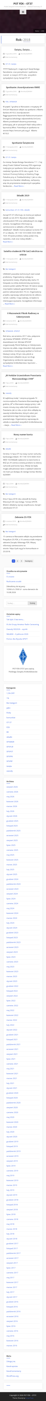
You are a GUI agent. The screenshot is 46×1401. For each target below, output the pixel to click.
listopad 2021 (12, 1039)
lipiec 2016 (10, 1326)
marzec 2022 (11, 1020)
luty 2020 (10, 1132)
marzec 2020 (11, 1127)
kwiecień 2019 (12, 1180)
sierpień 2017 (12, 1263)
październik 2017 (13, 1253)
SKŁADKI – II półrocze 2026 (17, 634)
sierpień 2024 (12, 894)
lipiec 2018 (10, 1214)
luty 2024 (10, 923)
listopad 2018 (12, 1204)
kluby (8, 712)
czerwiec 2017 (12, 1272)
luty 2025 (10, 869)
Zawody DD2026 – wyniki (16, 629)
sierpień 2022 (12, 996)
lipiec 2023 (10, 957)
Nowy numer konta (23, 434)
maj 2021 (10, 1068)
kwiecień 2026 (12, 801)
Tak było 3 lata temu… (15, 619)
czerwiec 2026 (12, 792)
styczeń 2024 (11, 928)
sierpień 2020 (12, 1107)
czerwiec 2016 (12, 1331)
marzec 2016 (11, 1345)
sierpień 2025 (12, 840)
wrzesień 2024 (12, 889)
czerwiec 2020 (12, 1112)
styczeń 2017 (11, 1297)
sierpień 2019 (12, 1161)
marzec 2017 (11, 1287)
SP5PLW (9, 747)
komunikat (10, 210)
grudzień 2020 (12, 1093)
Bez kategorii (11, 269)
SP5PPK (9, 756)
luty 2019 (10, 1190)
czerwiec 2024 (12, 903)
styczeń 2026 (11, 816)
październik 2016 (13, 1311)
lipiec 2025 (10, 845)
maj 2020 (10, 1117)
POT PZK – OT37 (23, 3)
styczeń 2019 (11, 1195)
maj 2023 (10, 966)
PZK (7, 102)
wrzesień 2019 (12, 1156)
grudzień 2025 (12, 821)
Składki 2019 (23, 195)
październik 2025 (13, 830)
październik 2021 (13, 1044)
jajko (8, 708)
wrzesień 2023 (12, 947)
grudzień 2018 (12, 1200)
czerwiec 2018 (12, 1219)
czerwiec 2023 (12, 962)
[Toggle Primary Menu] (23, 12)
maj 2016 (10, 1336)
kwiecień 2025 (12, 860)
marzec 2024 (11, 918)
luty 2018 (10, 1234)
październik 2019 (13, 1151)
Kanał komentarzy (13, 1371)
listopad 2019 (12, 1146)
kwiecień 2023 (12, 971)
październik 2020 (13, 1102)
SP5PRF (9, 761)
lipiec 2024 (10, 898)
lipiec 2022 (10, 1000)
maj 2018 (10, 1224)
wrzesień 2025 (12, 835)
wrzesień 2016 (12, 1316)
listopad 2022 (12, 991)
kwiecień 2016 (12, 1340)
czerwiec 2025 (12, 850)
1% (7, 698)
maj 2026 (10, 796)
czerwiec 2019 (12, 1170)
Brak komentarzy (11, 57)
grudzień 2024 (12, 879)
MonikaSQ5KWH (26, 54)
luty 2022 (10, 1025)
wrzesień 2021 (12, 1049)
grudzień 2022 (12, 986)
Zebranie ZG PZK (23, 517)
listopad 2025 (12, 826)
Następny (28, 561)
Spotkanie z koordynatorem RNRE (23, 87)
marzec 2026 (11, 806)
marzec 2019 (11, 1185)
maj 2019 (10, 1175)
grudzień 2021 (12, 1034)
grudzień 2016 (12, 1302)
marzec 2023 (11, 976)
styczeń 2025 (11, 874)
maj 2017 (10, 1277)
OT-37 (8, 64)
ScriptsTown (29, 1398)
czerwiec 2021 (12, 1064)
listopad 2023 (12, 937)
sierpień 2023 (12, 952)
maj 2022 (10, 1010)
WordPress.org (12, 1376)
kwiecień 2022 (12, 1015)
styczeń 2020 (11, 1136)
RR (7, 732)
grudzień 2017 (12, 1243)
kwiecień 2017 (12, 1282)
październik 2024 (13, 884)
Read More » (19, 186)
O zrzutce (10, 576)
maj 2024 (10, 908)
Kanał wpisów (12, 1366)
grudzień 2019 (12, 1141)
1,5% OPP (10, 693)
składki (27, 210)
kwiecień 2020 (12, 1122)
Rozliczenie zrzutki (13, 581)
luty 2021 (10, 1083)
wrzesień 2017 (12, 1258)
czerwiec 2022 (12, 1005)
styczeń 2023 (11, 981)
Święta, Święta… (23, 49)
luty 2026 (10, 811)
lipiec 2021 (10, 1059)
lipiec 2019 (10, 1166)
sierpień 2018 (12, 1209)
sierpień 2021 (12, 1054)
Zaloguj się (10, 1361)
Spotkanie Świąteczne (23, 142)
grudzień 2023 (12, 932)
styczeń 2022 (11, 1030)
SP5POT (17, 331)
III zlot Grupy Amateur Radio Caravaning (22, 624)
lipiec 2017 (10, 1268)
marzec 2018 (11, 1229)
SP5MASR (13, 102)
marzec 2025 (11, 864)
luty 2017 (10, 1292)
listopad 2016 (12, 1306)
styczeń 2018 (11, 1238)
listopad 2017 (12, 1248)
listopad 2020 (12, 1098)
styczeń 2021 (11, 1088)
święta (13, 64)
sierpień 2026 (12, 787)
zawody (8, 393)
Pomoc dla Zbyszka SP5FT (17, 639)
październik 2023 (13, 942)
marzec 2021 (11, 1078)
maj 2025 (10, 855)
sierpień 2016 (12, 1321)
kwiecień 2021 (12, 1073)
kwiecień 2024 (12, 913)
